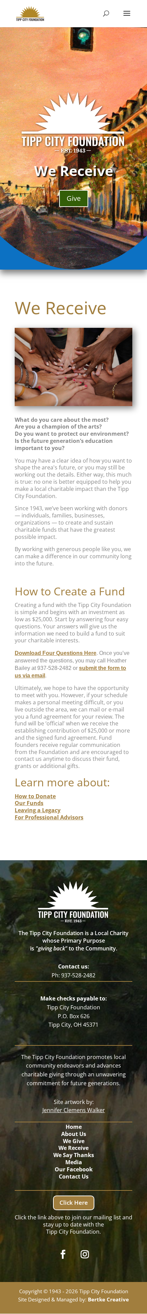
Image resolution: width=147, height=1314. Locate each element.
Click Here (73, 1202)
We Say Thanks (73, 1155)
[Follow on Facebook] (63, 1254)
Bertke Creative (108, 1299)
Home (74, 1127)
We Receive (73, 1148)
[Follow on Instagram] (85, 1254)
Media (73, 1162)
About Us (73, 1134)
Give (74, 198)
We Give (73, 1141)
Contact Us (74, 1176)
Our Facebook (74, 1169)
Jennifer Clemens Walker (73, 1110)
